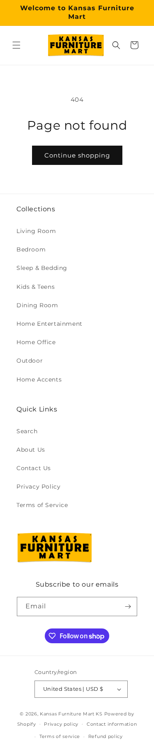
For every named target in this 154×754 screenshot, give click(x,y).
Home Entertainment (49, 323)
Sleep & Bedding (41, 268)
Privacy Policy (38, 486)
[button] (16, 45)
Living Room (36, 231)
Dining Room (37, 305)
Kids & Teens (35, 286)
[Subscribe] (128, 606)
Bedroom (31, 249)
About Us (30, 449)
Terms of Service (42, 505)
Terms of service (59, 736)
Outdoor (29, 360)
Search (27, 431)
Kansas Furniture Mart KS (71, 714)
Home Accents (39, 379)
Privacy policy (61, 724)
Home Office (36, 342)
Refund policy (105, 736)
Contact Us (33, 468)
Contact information (112, 724)
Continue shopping (77, 155)
